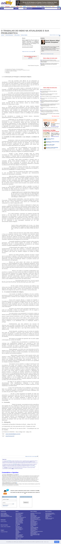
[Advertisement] (30, 19)
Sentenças (17, 533)
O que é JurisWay (3, 513)
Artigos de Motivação (19, 521)
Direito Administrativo (33, 521)
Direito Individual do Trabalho (35, 517)
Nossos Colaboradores (4, 514)
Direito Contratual (33, 533)
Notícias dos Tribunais (19, 522)
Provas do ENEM (18, 516)
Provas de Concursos (19, 515)
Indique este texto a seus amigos (28, 51)
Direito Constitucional (33, 532)
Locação (31, 526)
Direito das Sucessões (34, 529)
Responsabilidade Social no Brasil (6, 516)
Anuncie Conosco (3, 521)
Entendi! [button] (56, 541)
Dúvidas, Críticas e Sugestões (5, 526)
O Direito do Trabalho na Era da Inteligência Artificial (50, 96)
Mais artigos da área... (56, 116)
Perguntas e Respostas (19, 519)
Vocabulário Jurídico (19, 527)
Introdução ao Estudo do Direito (35, 513)
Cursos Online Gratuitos (19, 513)
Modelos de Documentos (20, 518)
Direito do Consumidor (34, 523)
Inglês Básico (47, 515)
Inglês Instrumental (48, 516)
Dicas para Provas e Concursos (21, 517)
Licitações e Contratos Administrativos (36, 531)
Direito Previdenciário (34, 524)
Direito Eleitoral (33, 530)
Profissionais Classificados (5, 515)
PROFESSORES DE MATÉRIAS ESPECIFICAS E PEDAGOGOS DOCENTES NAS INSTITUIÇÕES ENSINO (50, 101)
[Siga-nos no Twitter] (59, 6)
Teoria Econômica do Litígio (34, 534)
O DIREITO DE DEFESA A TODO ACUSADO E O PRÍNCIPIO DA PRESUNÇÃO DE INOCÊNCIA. (50, 64)
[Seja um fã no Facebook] (58, 6)
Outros (31, 535)
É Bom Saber (18, 526)
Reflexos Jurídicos (19, 529)
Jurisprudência (18, 532)
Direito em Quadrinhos (19, 534)
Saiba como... (30, 58)
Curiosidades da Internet (20, 536)
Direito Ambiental (33, 522)
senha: (4, 502)
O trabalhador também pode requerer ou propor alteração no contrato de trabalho (49, 94)
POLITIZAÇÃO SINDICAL (45, 89)
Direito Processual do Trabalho (35, 519)
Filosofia (46, 517)
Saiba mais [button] (46, 541)
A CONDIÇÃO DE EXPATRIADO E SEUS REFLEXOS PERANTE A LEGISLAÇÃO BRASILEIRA (50, 60)
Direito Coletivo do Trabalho (35, 518)
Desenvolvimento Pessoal (49, 513)
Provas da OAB (18, 514)
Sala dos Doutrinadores (19, 520)
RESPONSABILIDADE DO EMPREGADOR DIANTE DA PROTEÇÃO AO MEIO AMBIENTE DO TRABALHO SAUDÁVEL (50, 105)
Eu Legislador (18, 524)
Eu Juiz (17, 525)
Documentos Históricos (19, 537)
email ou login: (6, 499)
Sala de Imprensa (18, 528)
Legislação (17, 531)
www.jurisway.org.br (32, 466)
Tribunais (17, 530)
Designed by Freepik (4, 531)
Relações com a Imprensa (49, 518)
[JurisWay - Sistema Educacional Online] (7, 5)
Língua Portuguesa (48, 514)
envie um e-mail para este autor (48, 53)
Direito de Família (33, 516)
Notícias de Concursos (19, 523)
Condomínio (32, 520)
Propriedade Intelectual (34, 527)
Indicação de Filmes (19, 535)
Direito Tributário (33, 525)
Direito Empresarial (33, 515)
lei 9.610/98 (9, 460)
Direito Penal (32, 514)
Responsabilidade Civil (34, 528)
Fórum (17, 538)
